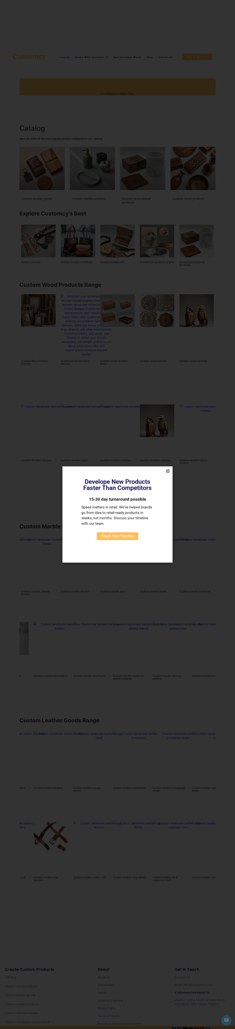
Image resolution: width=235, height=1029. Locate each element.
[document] (117, 514)
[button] (168, 471)
